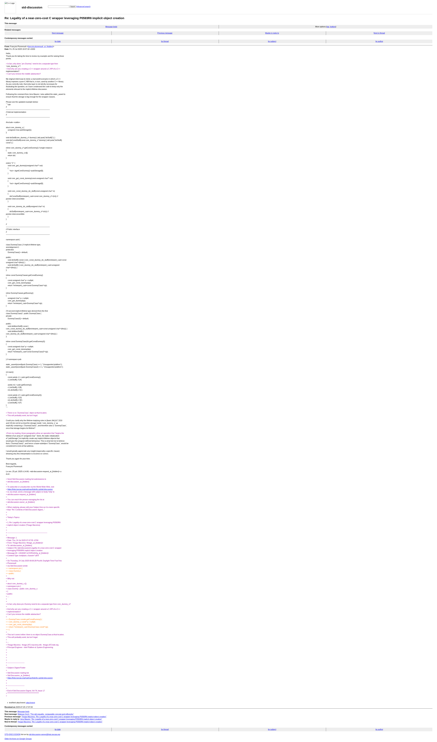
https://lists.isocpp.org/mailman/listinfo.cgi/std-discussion (30, 489)
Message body (111, 27)
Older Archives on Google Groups (18, 739)
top (328, 27)
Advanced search (83, 7)
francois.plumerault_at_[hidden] (40, 46)
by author (379, 41)
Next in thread (379, 33)
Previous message (164, 33)
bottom (333, 27)
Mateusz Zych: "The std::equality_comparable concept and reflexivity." (46, 714)
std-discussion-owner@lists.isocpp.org (44, 734)
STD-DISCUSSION (12, 734)
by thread (165, 41)
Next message (58, 33)
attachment (30, 703)
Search (72, 7)
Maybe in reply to (272, 33)
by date (58, 41)
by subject (272, 41)
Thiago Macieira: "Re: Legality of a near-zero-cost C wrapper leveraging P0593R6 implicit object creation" (64, 717)
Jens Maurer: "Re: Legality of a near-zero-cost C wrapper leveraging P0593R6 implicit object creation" (61, 719)
